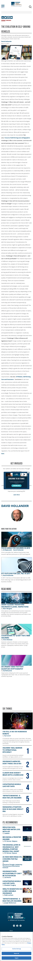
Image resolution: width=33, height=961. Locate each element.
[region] (16, 946)
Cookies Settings (16, 948)
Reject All (16, 953)
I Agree (16, 958)
